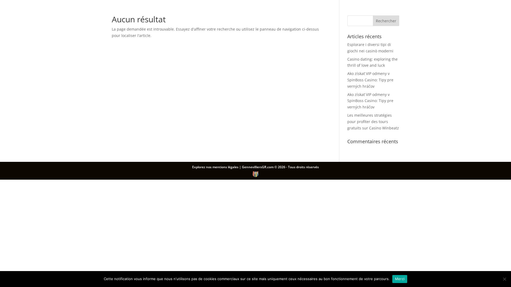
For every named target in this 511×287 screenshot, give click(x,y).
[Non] (504, 279)
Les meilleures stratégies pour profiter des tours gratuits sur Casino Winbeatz (373, 121)
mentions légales (225, 167)
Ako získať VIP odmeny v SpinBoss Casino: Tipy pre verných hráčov (370, 80)
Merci (400, 279)
